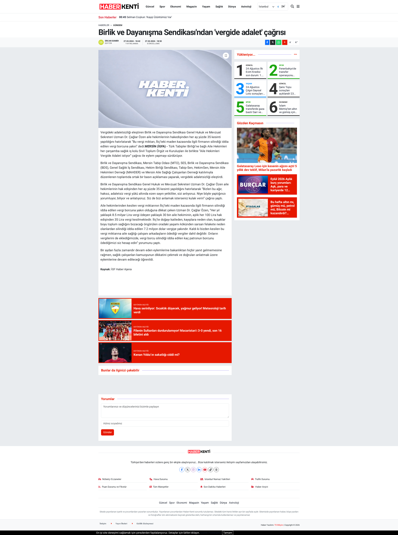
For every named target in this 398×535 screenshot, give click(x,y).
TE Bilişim (278, 525)
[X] (187, 469)
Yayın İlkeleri (121, 523)
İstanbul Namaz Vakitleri (217, 479)
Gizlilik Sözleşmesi (144, 523)
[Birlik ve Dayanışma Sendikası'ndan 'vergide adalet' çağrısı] (165, 89)
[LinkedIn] (199, 469)
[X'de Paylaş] (272, 42)
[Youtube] (204, 469)
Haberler (103, 25)
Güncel (150, 6)
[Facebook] (181, 469)
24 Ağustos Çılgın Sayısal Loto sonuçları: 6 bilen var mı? (254, 90)
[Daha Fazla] (284, 42)
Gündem (117, 25)
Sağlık (219, 6)
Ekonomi (175, 6)
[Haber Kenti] (119, 6)
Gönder (107, 432)
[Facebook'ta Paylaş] (267, 42)
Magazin (191, 6)
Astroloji (246, 6)
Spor (162, 6)
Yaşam (206, 6)
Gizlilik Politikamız (211, 532)
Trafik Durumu (262, 479)
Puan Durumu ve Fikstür (114, 486)
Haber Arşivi (261, 486)
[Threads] (216, 469)
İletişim (103, 523)
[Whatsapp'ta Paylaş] (278, 42)
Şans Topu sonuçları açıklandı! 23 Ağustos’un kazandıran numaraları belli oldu (288, 90)
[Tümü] (295, 54)
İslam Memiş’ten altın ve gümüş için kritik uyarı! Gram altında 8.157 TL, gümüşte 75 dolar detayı (288, 109)
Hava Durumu (161, 479)
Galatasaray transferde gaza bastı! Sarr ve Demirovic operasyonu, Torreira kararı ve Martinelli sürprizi (255, 109)
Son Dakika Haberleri (215, 486)
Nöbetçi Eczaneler (111, 479)
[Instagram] (193, 469)
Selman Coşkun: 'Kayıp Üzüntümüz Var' (145, 17)
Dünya (232, 6)
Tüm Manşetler (161, 486)
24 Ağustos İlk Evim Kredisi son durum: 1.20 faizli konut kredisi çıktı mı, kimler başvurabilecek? (255, 72)
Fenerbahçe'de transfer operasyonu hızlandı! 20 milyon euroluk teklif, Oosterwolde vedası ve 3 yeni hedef (288, 72)
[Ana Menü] (297, 6)
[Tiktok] (210, 469)
